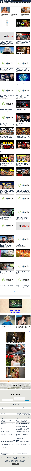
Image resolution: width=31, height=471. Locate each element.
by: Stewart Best (18, 219)
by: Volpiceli (17, 246)
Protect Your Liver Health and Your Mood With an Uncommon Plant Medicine (22, 438)
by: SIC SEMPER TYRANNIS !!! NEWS (21, 192)
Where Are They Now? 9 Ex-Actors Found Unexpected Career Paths (15, 343)
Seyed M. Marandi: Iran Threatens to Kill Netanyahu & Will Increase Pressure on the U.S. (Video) (7, 191)
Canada (7, 44)
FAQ (8, 457)
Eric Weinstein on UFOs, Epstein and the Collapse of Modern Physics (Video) (23, 42)
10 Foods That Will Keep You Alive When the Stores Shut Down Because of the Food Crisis (23, 429)
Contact (11, 457)
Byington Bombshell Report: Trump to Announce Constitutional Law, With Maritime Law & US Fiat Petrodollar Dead (7, 454)
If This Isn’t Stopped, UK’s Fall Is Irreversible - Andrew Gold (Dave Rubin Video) (23, 123)
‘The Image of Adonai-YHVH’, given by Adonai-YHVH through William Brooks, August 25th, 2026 (22, 83)
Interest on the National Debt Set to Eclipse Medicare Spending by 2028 (22, 191)
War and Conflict (6, 179)
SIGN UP (12, 396)
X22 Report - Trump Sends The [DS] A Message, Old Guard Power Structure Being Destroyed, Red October (22, 96)
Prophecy (6, 70)
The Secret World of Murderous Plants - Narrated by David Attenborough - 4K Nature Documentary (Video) (23, 29)
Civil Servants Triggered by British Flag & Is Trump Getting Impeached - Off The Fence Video (23, 453)
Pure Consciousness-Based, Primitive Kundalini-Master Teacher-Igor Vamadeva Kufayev (22, 426)
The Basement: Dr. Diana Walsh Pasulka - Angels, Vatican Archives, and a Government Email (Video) (23, 56)
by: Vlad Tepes (18, 165)
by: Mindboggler (2, 273)
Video (30, 2)
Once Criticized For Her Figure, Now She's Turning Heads (5, 14)
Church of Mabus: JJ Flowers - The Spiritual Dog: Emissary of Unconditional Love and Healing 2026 (23, 110)
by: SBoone (17, 43)
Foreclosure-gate (26, 179)
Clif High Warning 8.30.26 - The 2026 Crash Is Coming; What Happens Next (6, 286)
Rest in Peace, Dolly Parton (5, 431)
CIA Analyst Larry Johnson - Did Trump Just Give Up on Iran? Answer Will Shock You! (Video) (7, 178)
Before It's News (7, 1)
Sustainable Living (21, 2)
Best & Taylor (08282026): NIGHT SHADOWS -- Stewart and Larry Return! (23, 218)
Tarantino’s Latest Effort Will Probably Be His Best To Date (25, 14)
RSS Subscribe (28, 457)
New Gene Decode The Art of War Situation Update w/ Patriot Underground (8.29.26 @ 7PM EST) (6, 232)
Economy (6, 2)
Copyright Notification (22, 457)
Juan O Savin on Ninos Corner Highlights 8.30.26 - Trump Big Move (23, 272)
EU (20, 165)
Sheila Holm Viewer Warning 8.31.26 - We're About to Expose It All (6, 69)
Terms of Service (17, 457)
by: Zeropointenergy (2, 44)
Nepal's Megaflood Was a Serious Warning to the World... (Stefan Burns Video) (6, 137)
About (1, 457)
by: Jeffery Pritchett (2, 70)
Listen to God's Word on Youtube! (15, 310)
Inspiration (25, 2)
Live (28, 2)
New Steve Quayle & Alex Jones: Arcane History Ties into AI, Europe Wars (7, 204)
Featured (3, 2)
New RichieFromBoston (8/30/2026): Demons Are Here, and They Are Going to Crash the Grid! (23, 137)
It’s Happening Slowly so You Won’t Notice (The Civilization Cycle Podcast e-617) (22, 432)
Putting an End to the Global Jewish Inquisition (7, 428)
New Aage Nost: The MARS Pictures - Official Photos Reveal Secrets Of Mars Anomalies (23, 205)
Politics (20, 125)
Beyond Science (12, 2)
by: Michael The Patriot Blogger (20, 179)
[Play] (15, 304)
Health (9, 2)
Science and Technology (22, 43)
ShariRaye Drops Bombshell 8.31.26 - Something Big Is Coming (6, 110)
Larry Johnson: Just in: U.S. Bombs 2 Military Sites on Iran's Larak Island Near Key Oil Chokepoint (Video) (6, 83)
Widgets (15, 458)
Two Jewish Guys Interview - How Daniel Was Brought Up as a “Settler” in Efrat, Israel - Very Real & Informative (8, 435)
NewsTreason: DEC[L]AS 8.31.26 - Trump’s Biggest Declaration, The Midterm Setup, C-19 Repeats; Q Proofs (7, 123)
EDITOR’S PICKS (15, 405)
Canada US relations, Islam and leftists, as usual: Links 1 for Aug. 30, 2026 (23, 164)
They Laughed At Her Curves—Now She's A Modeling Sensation (14, 366)
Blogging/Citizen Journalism (23, 246)
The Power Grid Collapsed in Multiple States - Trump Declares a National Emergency (6, 150)
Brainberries (2, 15)
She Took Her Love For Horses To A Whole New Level (15, 14)
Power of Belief (17, 2)
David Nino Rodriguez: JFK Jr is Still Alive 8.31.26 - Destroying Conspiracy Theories (7, 96)
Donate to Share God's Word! (15, 312)
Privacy (13, 457)
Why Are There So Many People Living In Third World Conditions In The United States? (23, 178)
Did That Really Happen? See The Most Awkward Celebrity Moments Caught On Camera (23, 327)
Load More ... (15, 296)
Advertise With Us (5, 457)
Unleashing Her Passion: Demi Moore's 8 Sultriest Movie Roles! (14, 354)
